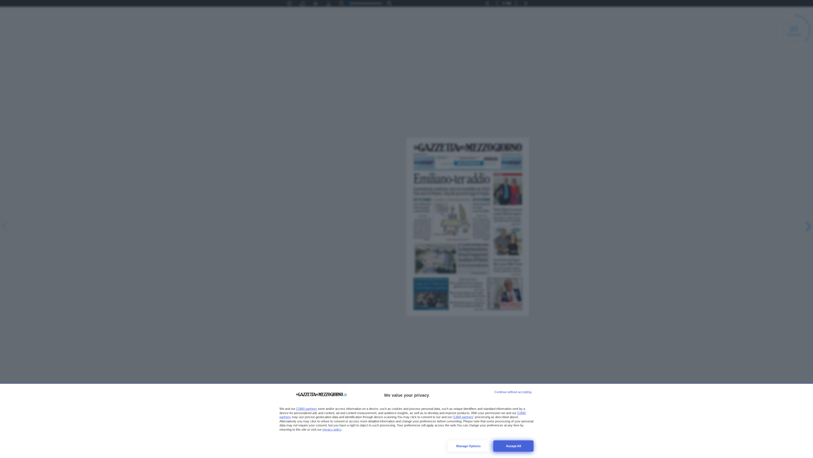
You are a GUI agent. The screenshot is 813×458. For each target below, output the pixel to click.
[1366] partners (306, 409)
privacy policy (331, 429)
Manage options (468, 446)
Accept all (513, 446)
